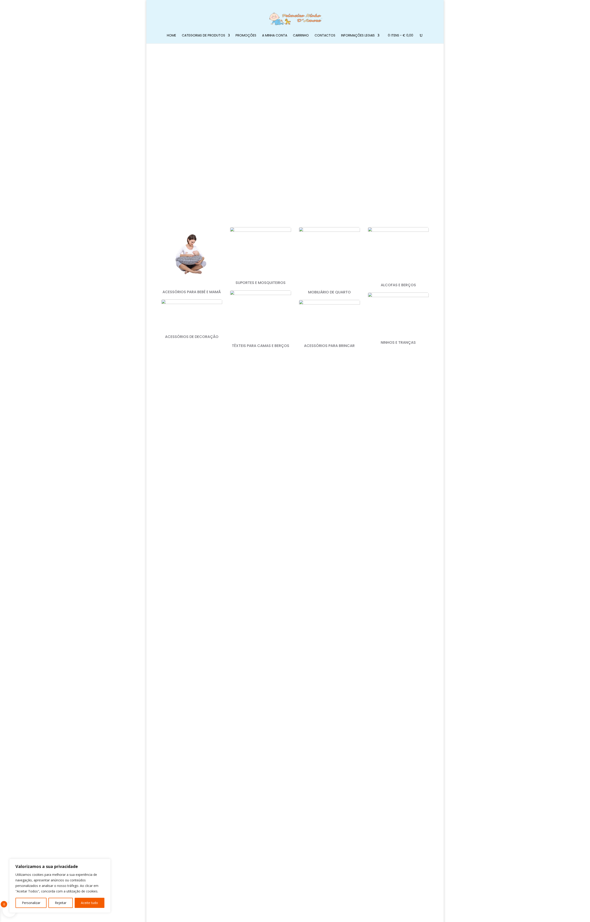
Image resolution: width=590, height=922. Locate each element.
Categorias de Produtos (203, 36)
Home (171, 36)
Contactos (325, 36)
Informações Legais (358, 36)
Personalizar (31, 903)
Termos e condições (250, 805)
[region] (60, 886)
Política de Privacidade (251, 793)
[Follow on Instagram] (299, 746)
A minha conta (274, 36)
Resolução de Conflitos (252, 799)
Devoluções (244, 811)
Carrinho (301, 36)
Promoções (246, 36)
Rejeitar (60, 903)
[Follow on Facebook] (290, 746)
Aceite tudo (89, 903)
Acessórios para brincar (329, 345)
